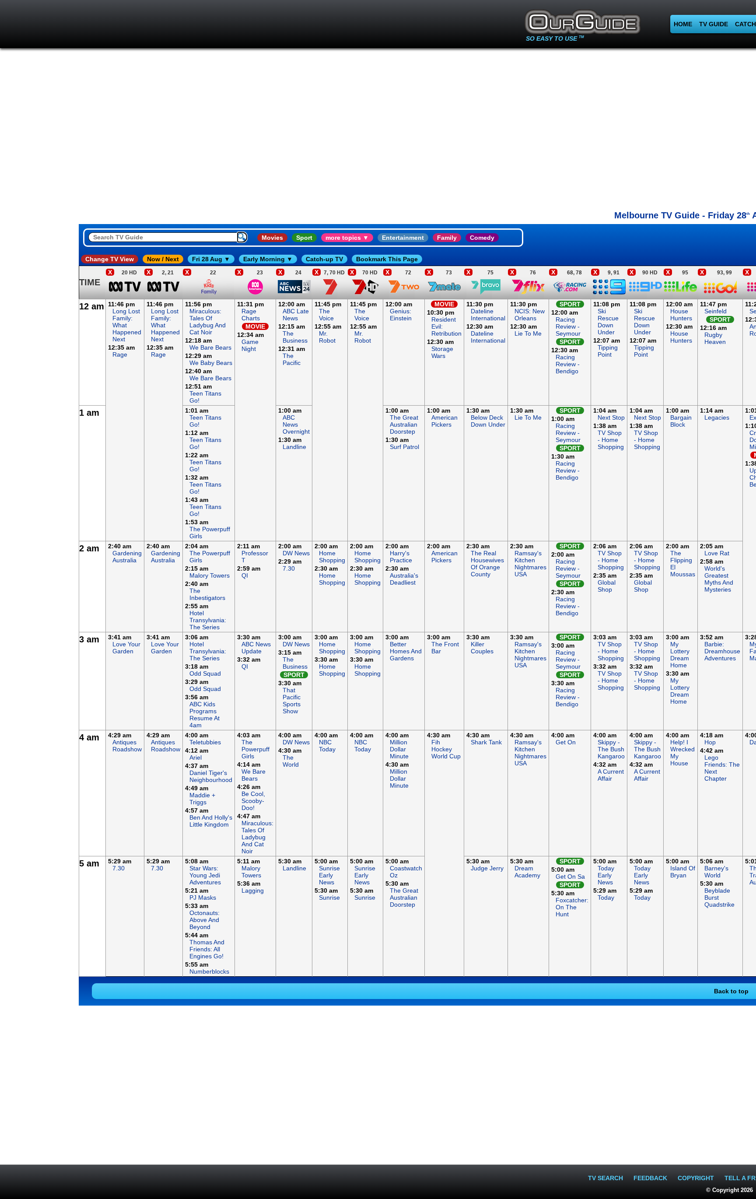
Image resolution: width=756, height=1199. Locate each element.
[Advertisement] (39, 430)
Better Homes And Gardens (406, 651)
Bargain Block (681, 421)
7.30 (289, 568)
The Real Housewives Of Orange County (487, 564)
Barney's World (716, 872)
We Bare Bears (210, 347)
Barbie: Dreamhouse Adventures (722, 651)
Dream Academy (527, 872)
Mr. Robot (327, 337)
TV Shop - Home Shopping (611, 439)
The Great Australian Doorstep (404, 424)
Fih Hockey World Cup (446, 749)
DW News (296, 553)
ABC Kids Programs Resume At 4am (204, 715)
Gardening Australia (127, 557)
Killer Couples (482, 648)
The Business (295, 337)
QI (245, 575)
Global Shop (607, 586)
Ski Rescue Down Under (608, 322)
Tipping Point (608, 351)
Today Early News (606, 875)
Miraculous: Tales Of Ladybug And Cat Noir (207, 322)
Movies (272, 237)
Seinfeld (715, 311)
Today (606, 897)
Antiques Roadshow (127, 746)
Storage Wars (442, 352)
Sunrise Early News (329, 875)
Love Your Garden (126, 648)
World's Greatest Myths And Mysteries (718, 579)
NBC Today (327, 746)
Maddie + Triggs (202, 799)
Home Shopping (332, 557)
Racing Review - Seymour (568, 326)
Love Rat (716, 553)
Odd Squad (205, 673)
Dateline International (488, 315)
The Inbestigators (207, 594)
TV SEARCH (605, 1177)
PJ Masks (202, 897)
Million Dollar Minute (399, 749)
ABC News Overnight (296, 424)
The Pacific (292, 359)
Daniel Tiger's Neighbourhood (210, 776)
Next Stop (611, 417)
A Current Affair (611, 775)
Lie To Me (528, 333)
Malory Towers (209, 575)
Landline (294, 446)
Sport (304, 237)
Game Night (250, 345)
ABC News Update (256, 648)
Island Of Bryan (682, 872)
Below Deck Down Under (488, 421)
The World (291, 761)
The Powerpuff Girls (256, 749)
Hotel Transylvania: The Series (207, 620)
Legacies (716, 417)
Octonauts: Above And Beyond (204, 919)
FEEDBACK (650, 1177)
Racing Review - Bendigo (568, 364)
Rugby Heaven (715, 338)
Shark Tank (486, 742)
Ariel (195, 757)
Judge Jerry (487, 868)
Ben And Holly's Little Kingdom (210, 821)
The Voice (326, 315)
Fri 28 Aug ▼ (211, 259)
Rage (119, 354)
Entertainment (403, 237)
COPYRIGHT (696, 1177)
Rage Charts (251, 315)
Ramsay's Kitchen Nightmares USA (530, 564)
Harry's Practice (401, 557)
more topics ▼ (347, 237)
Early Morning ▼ (268, 259)
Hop (710, 742)
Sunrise (329, 897)
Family (447, 237)
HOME (683, 24)
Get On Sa (570, 876)
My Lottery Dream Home (680, 655)
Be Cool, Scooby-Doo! (253, 800)
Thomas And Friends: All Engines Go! (206, 949)
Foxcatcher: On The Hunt (572, 907)
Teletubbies (205, 742)
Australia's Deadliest (404, 579)
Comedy (482, 237)
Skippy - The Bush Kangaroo (611, 749)
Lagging (253, 890)
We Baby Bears (210, 362)
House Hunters (681, 315)
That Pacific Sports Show (292, 701)
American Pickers (444, 421)
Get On (566, 742)
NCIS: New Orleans (529, 315)
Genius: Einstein (401, 315)
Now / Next (163, 259)
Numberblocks (209, 971)
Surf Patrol (404, 446)
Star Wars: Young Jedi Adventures (205, 875)
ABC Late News (296, 315)
